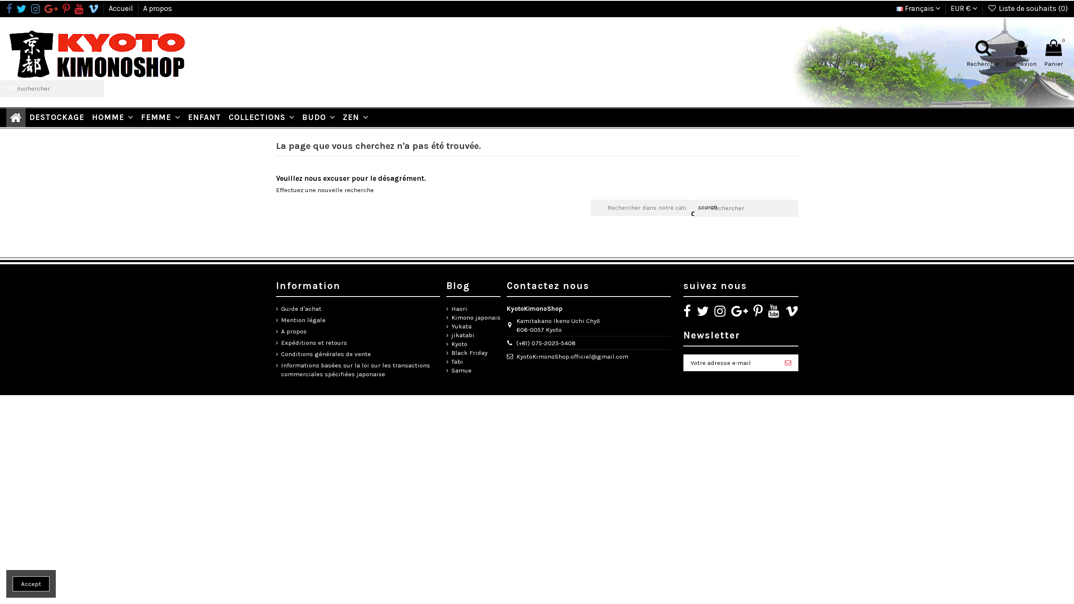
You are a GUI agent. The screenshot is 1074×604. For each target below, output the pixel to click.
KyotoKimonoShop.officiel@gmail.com (572, 356)
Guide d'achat (301, 308)
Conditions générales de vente (326, 354)
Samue (461, 370)
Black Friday (469, 353)
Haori (459, 308)
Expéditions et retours (314, 342)
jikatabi (462, 335)
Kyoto (459, 344)
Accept (31, 584)
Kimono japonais (476, 317)
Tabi (457, 361)
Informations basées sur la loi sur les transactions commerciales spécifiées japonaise (355, 370)
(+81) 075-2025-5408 (546, 343)
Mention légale (303, 320)
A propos (157, 8)
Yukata (461, 326)
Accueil (122, 8)
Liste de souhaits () (1032, 8)
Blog (458, 286)
